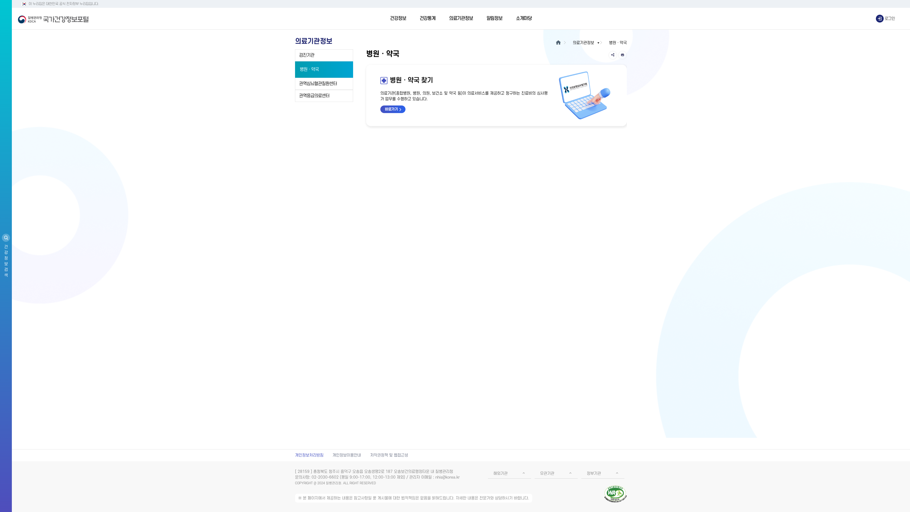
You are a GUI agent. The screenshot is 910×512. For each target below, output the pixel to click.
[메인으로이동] (558, 43)
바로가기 (391, 109)
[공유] (613, 55)
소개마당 (524, 18)
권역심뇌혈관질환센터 (318, 83)
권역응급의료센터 (314, 95)
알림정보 (494, 18)
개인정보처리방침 (309, 455)
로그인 (890, 19)
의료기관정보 (461, 18)
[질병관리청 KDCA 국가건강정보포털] (53, 18)
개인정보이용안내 (346, 455)
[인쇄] (622, 55)
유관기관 (547, 473)
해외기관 (500, 473)
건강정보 (398, 18)
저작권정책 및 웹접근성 (389, 455)
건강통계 (428, 18)
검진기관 (306, 55)
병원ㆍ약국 (309, 69)
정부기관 (594, 473)
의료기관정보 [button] (583, 43)
